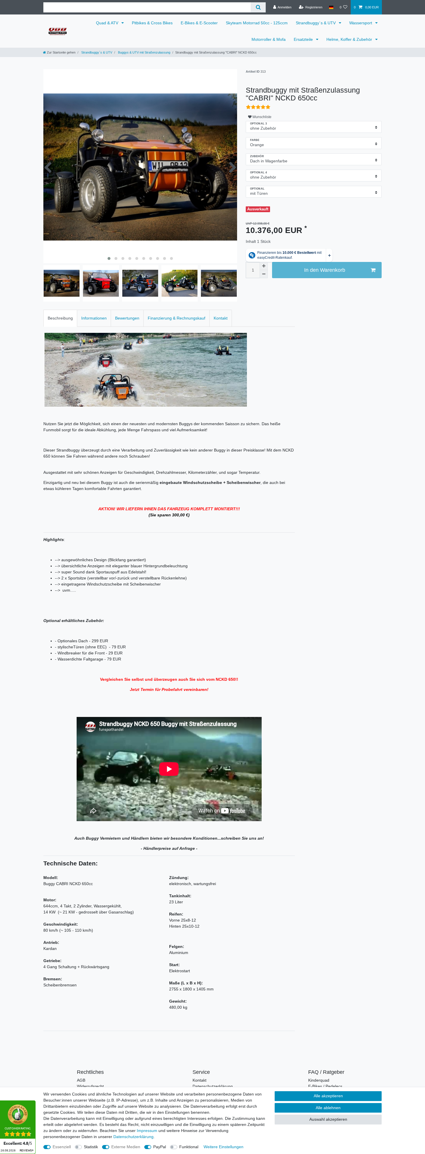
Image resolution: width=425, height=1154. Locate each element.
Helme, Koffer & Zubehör (349, 39)
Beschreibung (60, 318)
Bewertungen (127, 318)
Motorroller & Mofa (269, 39)
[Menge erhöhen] (264, 266)
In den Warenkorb (324, 270)
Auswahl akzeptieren (328, 1119)
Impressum (147, 1130)
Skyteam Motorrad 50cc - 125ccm (257, 23)
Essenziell (62, 1146)
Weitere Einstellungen (223, 1146)
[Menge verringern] (264, 274)
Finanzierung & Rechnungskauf (176, 318)
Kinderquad (318, 1080)
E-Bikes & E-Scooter (199, 23)
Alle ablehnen (328, 1107)
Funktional (188, 1146)
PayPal (159, 1146)
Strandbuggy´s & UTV (316, 23)
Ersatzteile (304, 39)
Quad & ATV (107, 23)
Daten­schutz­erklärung (133, 1136)
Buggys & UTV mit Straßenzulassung (143, 52)
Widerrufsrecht (90, 1086)
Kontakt (221, 318)
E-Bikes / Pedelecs (325, 1086)
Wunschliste (261, 117)
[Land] (331, 7)
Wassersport (361, 23)
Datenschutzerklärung (213, 1086)
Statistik (91, 1146)
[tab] (60, 318)
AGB (81, 1080)
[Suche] (258, 7)
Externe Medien (125, 1146)
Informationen (94, 318)
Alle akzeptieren (328, 1096)
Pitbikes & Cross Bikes (152, 23)
